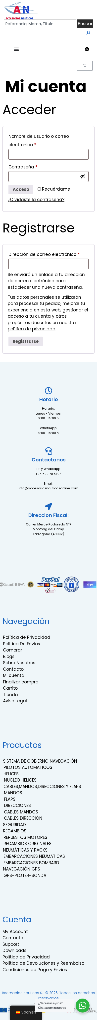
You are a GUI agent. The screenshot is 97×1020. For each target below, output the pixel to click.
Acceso (21, 189)
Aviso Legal (15, 701)
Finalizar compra (21, 682)
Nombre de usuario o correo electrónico (38, 140)
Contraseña (34, 166)
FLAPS (9, 799)
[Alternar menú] (16, 49)
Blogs (8, 656)
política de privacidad (31, 329)
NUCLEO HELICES (20, 780)
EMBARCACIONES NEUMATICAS (34, 856)
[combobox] (40, 23)
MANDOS (13, 793)
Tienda (10, 695)
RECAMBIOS (14, 831)
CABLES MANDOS (21, 812)
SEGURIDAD (14, 825)
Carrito (10, 688)
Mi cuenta (13, 675)
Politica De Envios (21, 644)
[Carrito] (85, 66)
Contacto (13, 669)
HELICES (11, 774)
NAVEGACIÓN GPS (21, 869)
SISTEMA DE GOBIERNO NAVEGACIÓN (40, 761)
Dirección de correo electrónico (48, 253)
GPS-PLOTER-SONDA (24, 875)
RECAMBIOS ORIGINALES (27, 844)
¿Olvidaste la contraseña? (36, 200)
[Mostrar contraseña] (83, 176)
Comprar (12, 650)
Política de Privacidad (26, 637)
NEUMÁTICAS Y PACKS (25, 850)
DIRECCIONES (17, 805)
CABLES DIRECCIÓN (23, 818)
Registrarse (26, 341)
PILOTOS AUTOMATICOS (27, 767)
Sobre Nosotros (19, 663)
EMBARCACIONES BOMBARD (31, 863)
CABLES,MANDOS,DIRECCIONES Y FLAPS (42, 787)
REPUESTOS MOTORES (25, 837)
